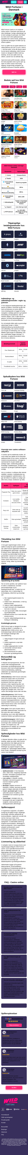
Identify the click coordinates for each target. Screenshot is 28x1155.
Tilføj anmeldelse (14, 1025)
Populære (3, 86)
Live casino (11, 86)
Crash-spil (18, 86)
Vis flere (14, 1087)
